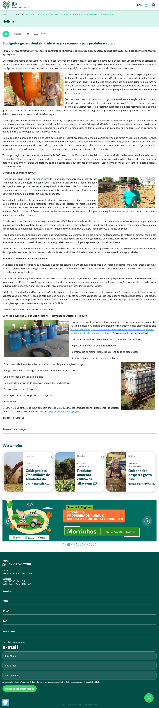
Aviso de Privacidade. (92, 682)
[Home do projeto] (14, 5)
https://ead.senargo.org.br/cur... (64, 411)
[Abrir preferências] (5, 702)
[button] (147, 521)
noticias (18, 15)
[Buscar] (154, 5)
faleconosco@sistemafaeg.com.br (17, 573)
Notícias (30, 456)
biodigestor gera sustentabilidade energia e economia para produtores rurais (70, 15)
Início (7, 15)
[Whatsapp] (149, 698)
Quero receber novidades (19, 688)
